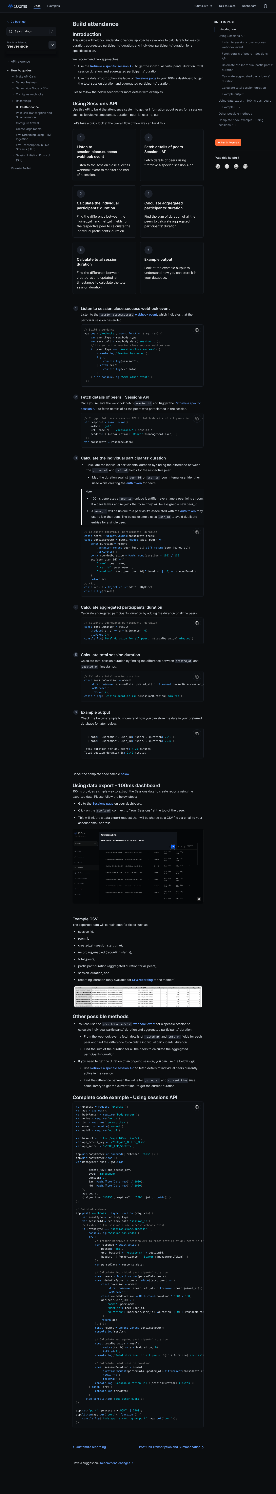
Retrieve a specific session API (112, 66)
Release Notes (21, 168)
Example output (233, 94)
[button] (217, 166)
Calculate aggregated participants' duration (246, 79)
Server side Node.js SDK (32, 88)
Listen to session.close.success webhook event (244, 45)
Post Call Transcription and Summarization (34, 115)
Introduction (227, 29)
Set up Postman (26, 82)
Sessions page (145, 78)
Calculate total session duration (244, 87)
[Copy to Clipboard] (197, 330)
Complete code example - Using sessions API (241, 122)
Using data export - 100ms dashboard (245, 100)
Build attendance (27, 107)
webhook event (146, 314)
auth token (134, 483)
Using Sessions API (232, 36)
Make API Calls (26, 76)
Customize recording (91, 1447)
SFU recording (142, 980)
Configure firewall (27, 123)
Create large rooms (28, 129)
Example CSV (231, 107)
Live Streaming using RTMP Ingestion (34, 137)
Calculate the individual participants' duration (247, 67)
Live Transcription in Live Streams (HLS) (32, 147)
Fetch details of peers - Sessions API (245, 56)
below (125, 774)
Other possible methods (235, 113)
